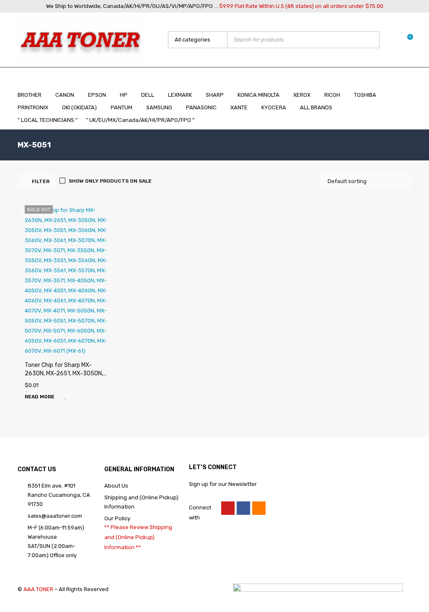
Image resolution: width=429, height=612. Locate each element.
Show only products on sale (110, 181)
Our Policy (117, 518)
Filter (40, 181)
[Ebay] (259, 508)
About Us (116, 486)
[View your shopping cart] (405, 39)
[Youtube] (228, 508)
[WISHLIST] (66, 396)
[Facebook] (243, 508)
